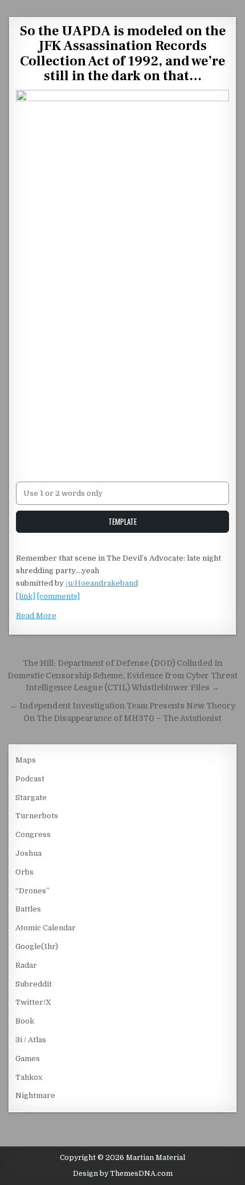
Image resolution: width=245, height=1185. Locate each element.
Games (27, 1058)
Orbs (24, 872)
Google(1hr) (36, 946)
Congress (33, 834)
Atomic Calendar (45, 927)
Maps (25, 760)
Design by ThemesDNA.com (123, 1174)
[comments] (58, 596)
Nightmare (35, 1095)
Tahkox (28, 1077)
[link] (25, 596)
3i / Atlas (30, 1039)
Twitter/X (33, 1002)
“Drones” (32, 890)
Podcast (29, 778)
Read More (36, 615)
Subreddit (33, 984)
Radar (26, 965)
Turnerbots (36, 815)
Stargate (31, 797)
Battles (28, 909)
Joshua (28, 853)
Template (122, 521)
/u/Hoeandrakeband (102, 583)
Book (24, 1021)
